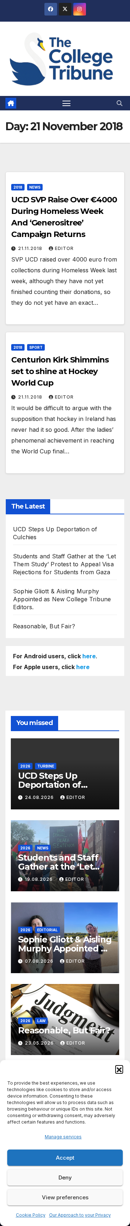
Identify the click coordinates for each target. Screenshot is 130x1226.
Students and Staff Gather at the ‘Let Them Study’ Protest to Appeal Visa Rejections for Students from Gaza (64, 564)
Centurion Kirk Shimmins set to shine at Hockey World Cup (60, 371)
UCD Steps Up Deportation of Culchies (49, 784)
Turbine (45, 766)
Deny (65, 1177)
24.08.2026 (40, 797)
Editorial (47, 930)
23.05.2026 (40, 1043)
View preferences (65, 1197)
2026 (25, 766)
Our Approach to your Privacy (80, 1215)
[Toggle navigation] (66, 103)
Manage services (63, 1136)
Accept (65, 1157)
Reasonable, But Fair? (44, 626)
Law (41, 1021)
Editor (64, 248)
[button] (119, 1069)
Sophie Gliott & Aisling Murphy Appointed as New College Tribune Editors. (62, 599)
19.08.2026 (39, 879)
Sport (36, 347)
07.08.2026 (40, 961)
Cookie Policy (31, 1215)
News (34, 187)
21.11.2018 (31, 248)
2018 (17, 187)
